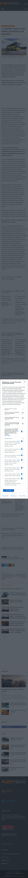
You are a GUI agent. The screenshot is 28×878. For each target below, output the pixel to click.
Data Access (14, 495)
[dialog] (14, 439)
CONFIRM (8, 490)
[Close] (25, 382)
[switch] (22, 412)
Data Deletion (5, 495)
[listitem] (14, 409)
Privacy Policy (22, 495)
